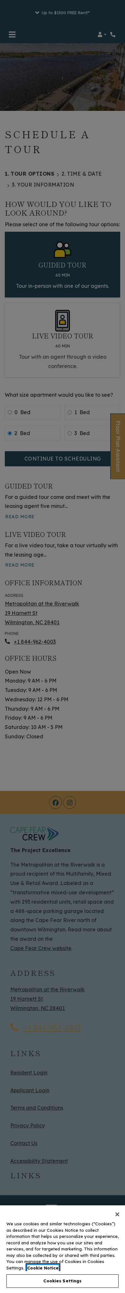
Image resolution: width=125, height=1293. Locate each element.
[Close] (117, 1214)
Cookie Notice (43, 1267)
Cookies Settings (62, 1280)
